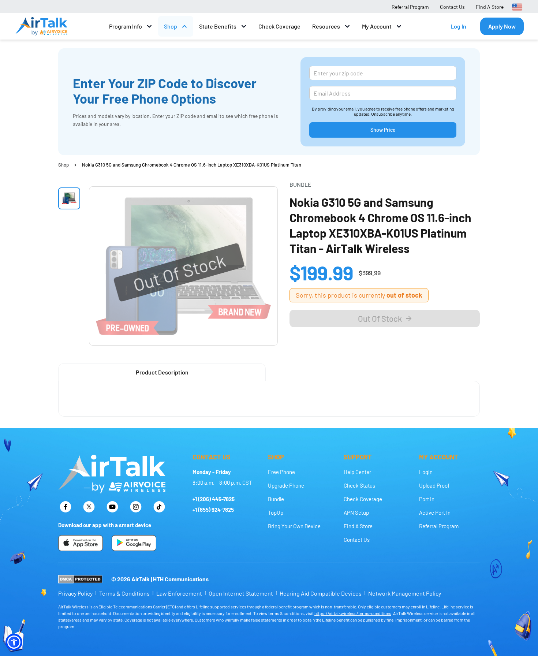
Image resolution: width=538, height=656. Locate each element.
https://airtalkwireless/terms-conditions (352, 613)
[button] (13, 642)
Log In (458, 26)
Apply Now (502, 26)
